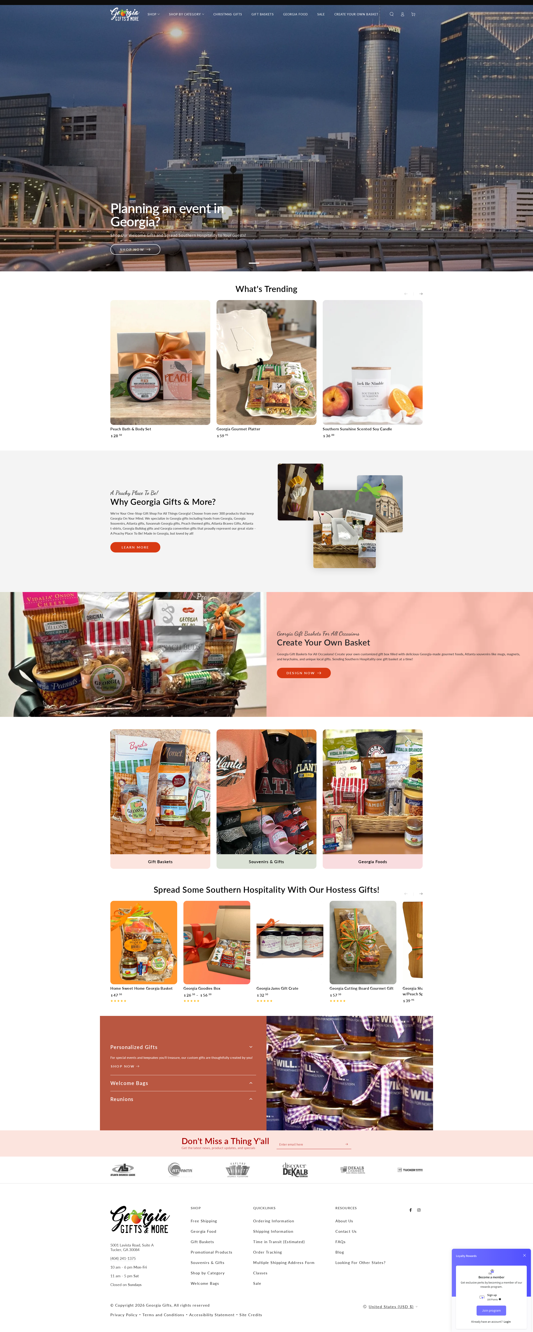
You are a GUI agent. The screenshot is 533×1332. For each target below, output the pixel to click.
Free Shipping (204, 1221)
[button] (391, 14)
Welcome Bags (205, 1283)
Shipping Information (273, 1231)
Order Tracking (267, 1252)
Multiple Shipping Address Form (284, 1262)
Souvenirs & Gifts (207, 1262)
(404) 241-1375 (123, 1258)
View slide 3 (279, 263)
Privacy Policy (123, 1314)
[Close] (524, 1255)
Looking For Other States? (360, 1262)
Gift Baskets (202, 1241)
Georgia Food (203, 1231)
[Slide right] (418, 294)
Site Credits (250, 1314)
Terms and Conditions (163, 1314)
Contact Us (346, 1231)
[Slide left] (408, 294)
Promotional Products (212, 1252)
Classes (260, 1273)
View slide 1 (254, 263)
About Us (344, 1221)
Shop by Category (208, 1273)
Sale (257, 1283)
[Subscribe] (347, 1144)
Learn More (135, 547)
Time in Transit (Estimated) (279, 1241)
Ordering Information (273, 1221)
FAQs (340, 1241)
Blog (339, 1252)
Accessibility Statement (211, 1314)
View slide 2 (266, 263)
